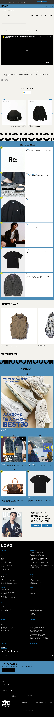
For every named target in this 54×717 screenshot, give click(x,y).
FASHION (3, 497)
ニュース (27, 149)
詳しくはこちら (42, 1)
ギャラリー (3, 430)
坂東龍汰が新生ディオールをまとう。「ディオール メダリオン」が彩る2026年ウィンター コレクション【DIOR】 (38, 227)
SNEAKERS (3, 429)
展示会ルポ (3, 464)
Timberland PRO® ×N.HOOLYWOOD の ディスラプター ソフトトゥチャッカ (14, 23)
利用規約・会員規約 (30, 695)
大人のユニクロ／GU (31, 464)
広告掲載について (14, 696)
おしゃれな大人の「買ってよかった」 (31, 174)
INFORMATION (19, 345)
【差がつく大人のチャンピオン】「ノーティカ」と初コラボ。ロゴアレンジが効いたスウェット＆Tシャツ (39, 201)
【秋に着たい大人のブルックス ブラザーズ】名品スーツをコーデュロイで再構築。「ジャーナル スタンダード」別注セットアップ (38, 277)
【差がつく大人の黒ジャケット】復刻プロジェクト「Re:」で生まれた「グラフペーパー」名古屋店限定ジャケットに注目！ (38, 151)
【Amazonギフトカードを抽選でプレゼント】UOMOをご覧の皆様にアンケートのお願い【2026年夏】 (33, 346)
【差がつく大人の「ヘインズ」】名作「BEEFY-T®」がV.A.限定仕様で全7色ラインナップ (39, 252)
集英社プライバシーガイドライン (16, 695)
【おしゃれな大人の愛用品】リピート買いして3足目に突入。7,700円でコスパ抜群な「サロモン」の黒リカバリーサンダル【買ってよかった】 (39, 176)
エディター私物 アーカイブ (6, 11)
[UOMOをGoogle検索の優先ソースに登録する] (27, 92)
